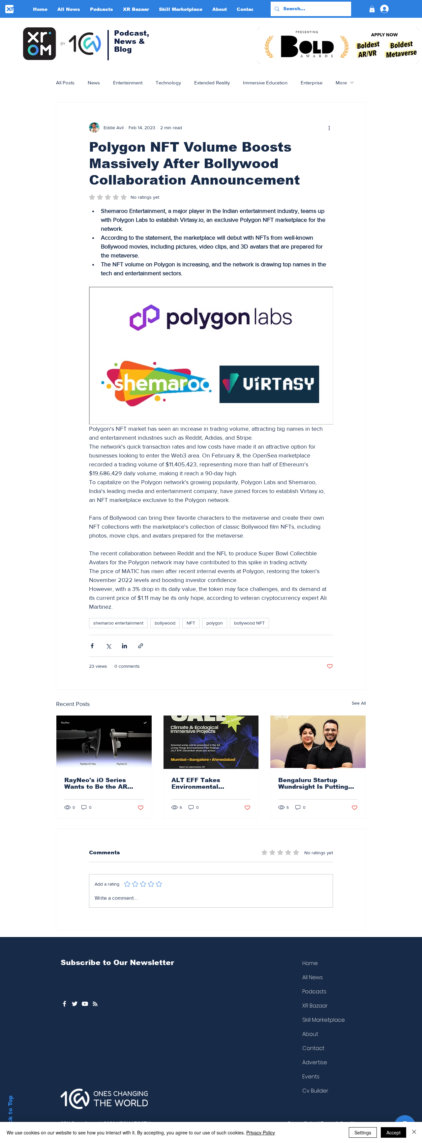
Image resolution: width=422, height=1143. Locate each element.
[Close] (414, 1132)
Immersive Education (265, 82)
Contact (313, 1048)
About (310, 1034)
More (341, 82)
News (94, 82)
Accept (393, 1132)
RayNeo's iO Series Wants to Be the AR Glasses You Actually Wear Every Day (98, 783)
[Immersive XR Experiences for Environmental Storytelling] (211, 742)
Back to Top (10, 1113)
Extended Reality (212, 82)
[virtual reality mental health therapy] (318, 742)
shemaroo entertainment (118, 623)
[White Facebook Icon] (64, 1004)
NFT (191, 623)
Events (310, 1076)
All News (312, 977)
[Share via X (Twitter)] (108, 646)
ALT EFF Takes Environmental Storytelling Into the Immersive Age (204, 783)
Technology (168, 82)
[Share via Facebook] (92, 646)
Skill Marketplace (323, 1020)
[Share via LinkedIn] (124, 646)
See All (359, 703)
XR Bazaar (315, 1006)
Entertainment (127, 82)
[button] (372, 9)
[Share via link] (140, 646)
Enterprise (311, 82)
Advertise (314, 1062)
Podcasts (314, 991)
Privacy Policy (260, 1132)
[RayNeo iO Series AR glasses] (104, 742)
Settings (362, 1132)
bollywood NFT (249, 623)
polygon (214, 623)
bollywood (165, 623)
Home (310, 963)
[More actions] (329, 128)
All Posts (65, 82)
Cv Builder (315, 1091)
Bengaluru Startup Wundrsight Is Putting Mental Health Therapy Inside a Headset (315, 783)
